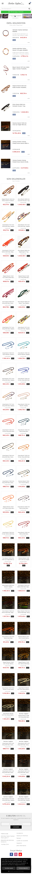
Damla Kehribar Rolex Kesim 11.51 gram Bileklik (20, 49)
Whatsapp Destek (16, 12)
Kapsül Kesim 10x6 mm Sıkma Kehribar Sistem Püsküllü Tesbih (8, 507)
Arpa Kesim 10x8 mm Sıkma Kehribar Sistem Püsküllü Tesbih (24, 507)
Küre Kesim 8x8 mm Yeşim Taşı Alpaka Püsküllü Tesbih (24, 302)
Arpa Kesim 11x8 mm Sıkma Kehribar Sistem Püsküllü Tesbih (24, 430)
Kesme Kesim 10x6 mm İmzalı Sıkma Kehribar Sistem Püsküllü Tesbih (23, 482)
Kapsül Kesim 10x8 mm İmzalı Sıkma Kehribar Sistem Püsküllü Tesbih (8, 663)
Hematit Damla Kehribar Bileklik (20, 30)
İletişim (19, 838)
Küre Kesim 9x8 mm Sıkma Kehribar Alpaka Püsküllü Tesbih (8, 611)
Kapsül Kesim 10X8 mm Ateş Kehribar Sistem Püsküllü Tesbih (23, 716)
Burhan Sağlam (23, 713)
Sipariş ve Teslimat (22, 835)
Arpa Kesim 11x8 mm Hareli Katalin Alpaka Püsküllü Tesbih (24, 353)
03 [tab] (15, 16)
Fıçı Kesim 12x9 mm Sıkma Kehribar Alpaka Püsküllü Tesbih (23, 586)
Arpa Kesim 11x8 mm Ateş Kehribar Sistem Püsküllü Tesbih (8, 456)
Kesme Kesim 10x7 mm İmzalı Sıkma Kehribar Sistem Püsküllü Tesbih (23, 637)
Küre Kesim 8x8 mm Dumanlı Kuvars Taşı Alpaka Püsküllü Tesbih (20, 105)
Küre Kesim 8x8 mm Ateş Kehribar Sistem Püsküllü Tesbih (8, 302)
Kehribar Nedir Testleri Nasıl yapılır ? (8, 836)
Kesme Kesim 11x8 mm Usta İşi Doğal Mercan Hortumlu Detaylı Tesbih (20, 123)
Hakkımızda (4, 833)
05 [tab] (18, 16)
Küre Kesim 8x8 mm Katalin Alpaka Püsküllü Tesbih (8, 586)
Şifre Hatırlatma (21, 845)
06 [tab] (20, 16)
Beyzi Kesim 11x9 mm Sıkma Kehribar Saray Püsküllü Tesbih (24, 611)
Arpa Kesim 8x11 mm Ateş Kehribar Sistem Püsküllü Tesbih (8, 744)
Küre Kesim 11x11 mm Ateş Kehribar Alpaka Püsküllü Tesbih (8, 799)
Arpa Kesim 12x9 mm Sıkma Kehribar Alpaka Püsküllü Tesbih (8, 251)
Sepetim (19, 843)
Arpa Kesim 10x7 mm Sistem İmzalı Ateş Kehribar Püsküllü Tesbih (8, 688)
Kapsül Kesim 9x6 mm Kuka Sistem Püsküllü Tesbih (19, 86)
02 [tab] (13, 16)
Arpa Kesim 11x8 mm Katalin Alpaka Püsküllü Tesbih (24, 405)
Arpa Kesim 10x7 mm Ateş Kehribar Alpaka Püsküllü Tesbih (8, 379)
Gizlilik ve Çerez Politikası (17, 871)
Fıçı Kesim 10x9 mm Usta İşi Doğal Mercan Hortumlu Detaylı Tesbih (8, 558)
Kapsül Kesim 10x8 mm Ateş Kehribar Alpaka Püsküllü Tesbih (24, 276)
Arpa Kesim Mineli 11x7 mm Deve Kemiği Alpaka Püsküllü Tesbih (23, 688)
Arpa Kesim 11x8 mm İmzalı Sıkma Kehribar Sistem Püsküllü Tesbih (8, 533)
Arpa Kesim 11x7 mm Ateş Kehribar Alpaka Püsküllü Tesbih (8, 225)
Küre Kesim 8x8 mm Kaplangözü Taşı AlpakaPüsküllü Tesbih (24, 251)
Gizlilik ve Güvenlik (22, 840)
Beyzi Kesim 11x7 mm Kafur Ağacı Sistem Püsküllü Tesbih (21, 68)
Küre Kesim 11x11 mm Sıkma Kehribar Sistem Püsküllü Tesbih (8, 637)
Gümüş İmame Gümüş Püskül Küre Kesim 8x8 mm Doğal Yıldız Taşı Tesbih (21, 142)
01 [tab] (11, 16)
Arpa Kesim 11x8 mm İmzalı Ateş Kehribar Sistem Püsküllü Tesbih (24, 379)
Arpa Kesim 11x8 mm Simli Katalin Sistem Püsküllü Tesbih (8, 353)
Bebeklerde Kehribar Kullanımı (7, 841)
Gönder (16, 827)
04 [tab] (16, 16)
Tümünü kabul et (23, 868)
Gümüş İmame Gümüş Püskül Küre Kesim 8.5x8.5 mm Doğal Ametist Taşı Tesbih (21, 161)
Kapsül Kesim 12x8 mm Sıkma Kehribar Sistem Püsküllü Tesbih (8, 276)
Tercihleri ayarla (9, 868)
